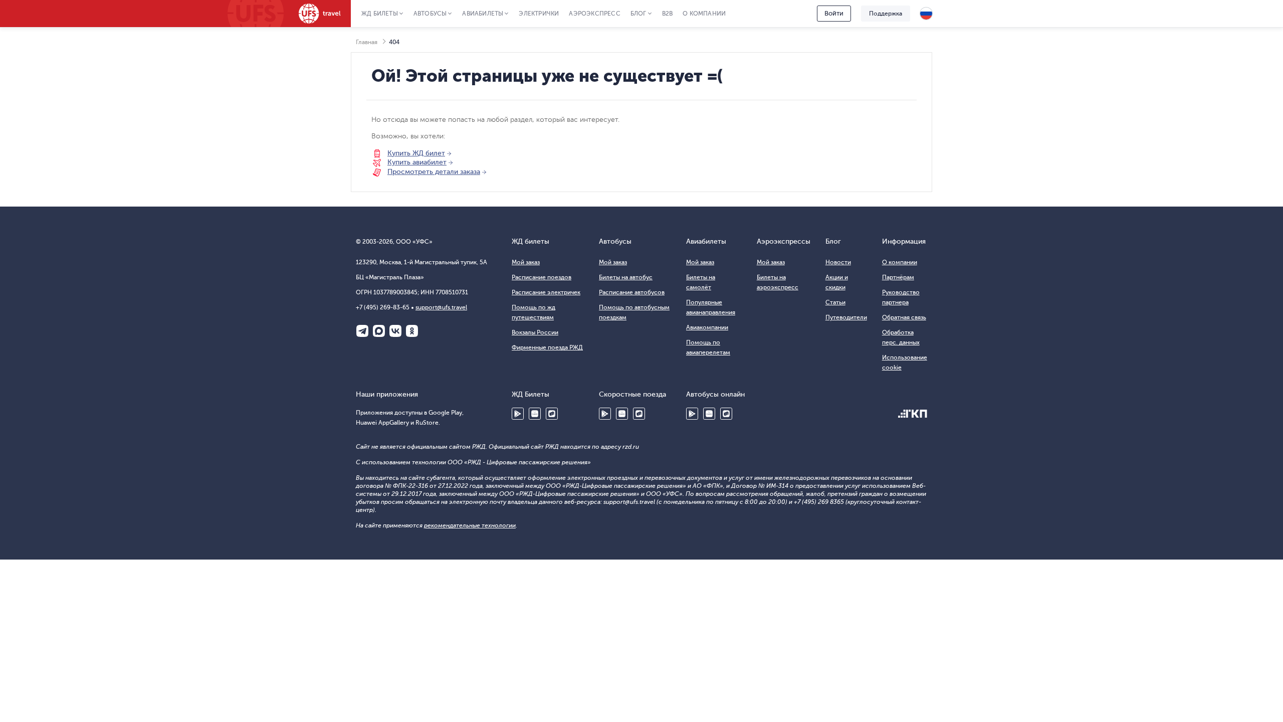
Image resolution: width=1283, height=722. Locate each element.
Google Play (518, 414)
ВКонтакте (395, 330)
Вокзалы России (535, 332)
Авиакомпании (707, 327)
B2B (667, 13)
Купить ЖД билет (416, 153)
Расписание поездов (541, 277)
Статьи (835, 302)
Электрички (539, 13)
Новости (838, 262)
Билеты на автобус (626, 277)
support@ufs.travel (441, 307)
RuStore (552, 414)
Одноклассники (411, 330)
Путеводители (846, 317)
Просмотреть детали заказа (433, 171)
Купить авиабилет (417, 162)
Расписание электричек (546, 292)
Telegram (362, 330)
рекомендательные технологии (470, 525)
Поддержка (885, 13)
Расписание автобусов (632, 292)
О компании (704, 13)
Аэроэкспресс (594, 13)
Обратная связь (904, 317)
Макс (378, 330)
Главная (366, 42)
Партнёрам (898, 277)
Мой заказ (526, 262)
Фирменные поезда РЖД (547, 347)
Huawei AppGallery (535, 414)
